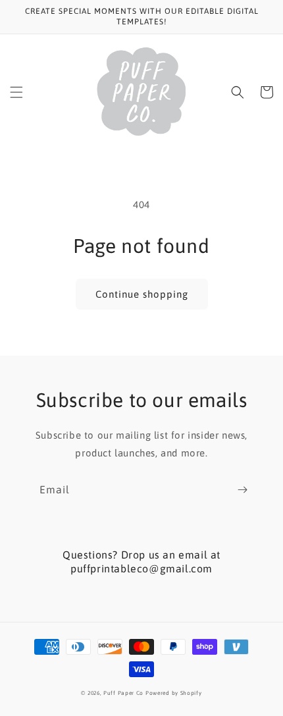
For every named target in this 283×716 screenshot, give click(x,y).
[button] (16, 92)
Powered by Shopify (173, 693)
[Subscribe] (242, 490)
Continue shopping (141, 294)
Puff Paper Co (123, 693)
